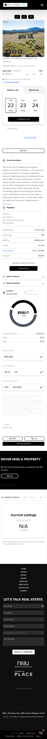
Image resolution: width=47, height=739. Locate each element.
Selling (23, 578)
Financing (23, 581)
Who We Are (23, 588)
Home (23, 569)
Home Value (23, 584)
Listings (23, 572)
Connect (23, 591)
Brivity (21, 733)
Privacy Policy (10, 736)
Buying (23, 575)
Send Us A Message (23, 652)
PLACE (42, 713)
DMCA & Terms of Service (25, 736)
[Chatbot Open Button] (40, 732)
